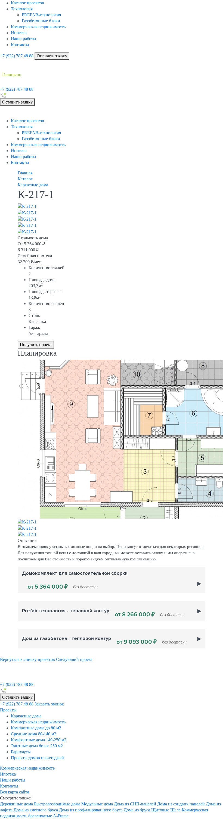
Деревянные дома (16, 804)
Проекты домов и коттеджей (37, 757)
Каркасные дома (26, 716)
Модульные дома (97, 804)
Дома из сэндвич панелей (181, 804)
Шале (175, 810)
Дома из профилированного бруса (91, 810)
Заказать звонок (49, 704)
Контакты (20, 44)
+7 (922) (16, 56)
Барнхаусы (21, 751)
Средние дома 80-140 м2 (33, 734)
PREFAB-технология (41, 14)
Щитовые (160, 810)
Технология (22, 9)
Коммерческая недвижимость (38, 26)
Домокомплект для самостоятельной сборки (75, 580)
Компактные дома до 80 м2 (36, 728)
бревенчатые (40, 816)
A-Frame (61, 816)
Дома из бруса (137, 810)
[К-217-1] (27, 206)
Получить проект (36, 344)
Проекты (8, 710)
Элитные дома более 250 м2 (37, 745)
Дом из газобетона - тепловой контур (104, 641)
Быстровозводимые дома (57, 804)
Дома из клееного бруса (36, 810)
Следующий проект (74, 659)
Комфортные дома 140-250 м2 (38, 740)
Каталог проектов (27, 3)
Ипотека (19, 32)
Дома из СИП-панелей (135, 804)
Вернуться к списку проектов (27, 659)
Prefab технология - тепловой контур (103, 613)
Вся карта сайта (14, 792)
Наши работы (23, 38)
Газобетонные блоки (41, 20)
